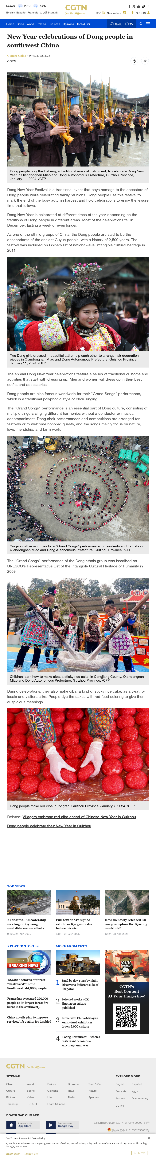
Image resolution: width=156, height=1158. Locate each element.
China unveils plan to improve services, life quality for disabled (29, 1019)
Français (33, 12)
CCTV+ (120, 1105)
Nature (92, 1090)
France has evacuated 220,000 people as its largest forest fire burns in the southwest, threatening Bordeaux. (27, 1003)
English (10, 12)
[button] (61, 970)
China (20, 24)
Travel (71, 1090)
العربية (43, 12)
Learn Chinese (56, 1103)
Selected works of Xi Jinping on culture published (75, 1003)
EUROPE (32, 1103)
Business (54, 24)
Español (21, 12)
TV (131, 24)
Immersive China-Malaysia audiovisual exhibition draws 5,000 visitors (80, 1022)
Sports (31, 1090)
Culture (10, 1090)
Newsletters (114, 13)
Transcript (12, 1103)
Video (30, 1097)
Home (10, 24)
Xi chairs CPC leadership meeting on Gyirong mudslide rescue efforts (26, 924)
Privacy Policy (13, 1153)
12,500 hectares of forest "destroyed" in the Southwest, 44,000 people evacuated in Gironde (27, 984)
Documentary (140, 1098)
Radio (118, 24)
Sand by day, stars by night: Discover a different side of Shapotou (80, 985)
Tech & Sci (83, 24)
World (30, 24)
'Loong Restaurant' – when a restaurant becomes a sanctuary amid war (81, 1041)
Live (49, 1097)
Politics (41, 24)
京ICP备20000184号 (137, 1122)
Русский (53, 12)
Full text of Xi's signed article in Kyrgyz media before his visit (74, 924)
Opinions (68, 24)
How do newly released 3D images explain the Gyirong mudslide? (126, 924)
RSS (98, 13)
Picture (10, 1097)
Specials (93, 1097)
